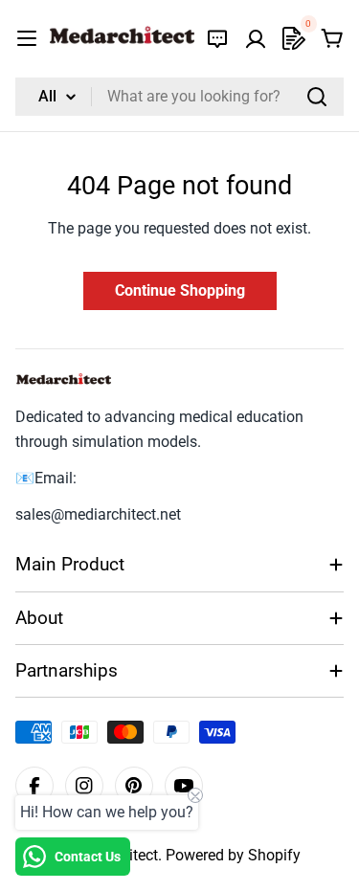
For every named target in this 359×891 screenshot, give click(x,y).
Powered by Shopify (233, 855)
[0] (293, 38)
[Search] (316, 96)
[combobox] (179, 97)
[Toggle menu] (26, 38)
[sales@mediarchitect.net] (217, 38)
